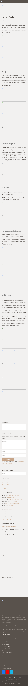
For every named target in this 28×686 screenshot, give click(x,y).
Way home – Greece (6, 482)
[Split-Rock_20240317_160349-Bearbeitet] (14, 344)
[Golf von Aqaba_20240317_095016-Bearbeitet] (14, 106)
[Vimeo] (11, 672)
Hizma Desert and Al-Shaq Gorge (15, 499)
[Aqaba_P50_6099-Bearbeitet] (14, 282)
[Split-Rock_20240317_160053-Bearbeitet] (14, 332)
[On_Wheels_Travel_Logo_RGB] (1, 1)
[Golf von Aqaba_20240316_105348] (14, 268)
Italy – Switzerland (5, 480)
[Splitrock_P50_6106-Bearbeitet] (20, 369)
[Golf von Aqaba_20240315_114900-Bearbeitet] (14, 62)
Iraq (2, 486)
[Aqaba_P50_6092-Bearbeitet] (14, 254)
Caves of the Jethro (13, 501)
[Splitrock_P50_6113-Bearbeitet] (20, 356)
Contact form (6, 634)
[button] (26, 1)
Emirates (6, 507)
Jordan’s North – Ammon (7, 488)
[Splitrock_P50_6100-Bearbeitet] (14, 383)
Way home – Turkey (6, 484)
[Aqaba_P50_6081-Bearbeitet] (14, 208)
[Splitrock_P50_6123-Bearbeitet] (8, 369)
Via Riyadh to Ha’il (9, 505)
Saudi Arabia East (8, 509)
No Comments (20, 20)
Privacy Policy (14, 683)
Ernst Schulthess (12, 20)
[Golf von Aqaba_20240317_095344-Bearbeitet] (14, 94)
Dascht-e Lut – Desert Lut (13, 511)
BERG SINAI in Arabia (14, 495)
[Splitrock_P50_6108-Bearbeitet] (14, 397)
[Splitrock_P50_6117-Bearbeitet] (8, 356)
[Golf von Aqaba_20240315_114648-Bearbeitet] (14, 39)
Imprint (18, 683)
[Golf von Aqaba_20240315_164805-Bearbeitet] (14, 168)
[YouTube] (7, 672)
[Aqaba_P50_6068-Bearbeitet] (14, 221)
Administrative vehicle (10, 497)
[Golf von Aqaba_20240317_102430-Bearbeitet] (14, 132)
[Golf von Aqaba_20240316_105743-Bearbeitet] (14, 179)
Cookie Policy (7, 683)
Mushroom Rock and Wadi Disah (12, 503)
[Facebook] (3, 672)
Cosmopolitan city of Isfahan (14, 513)
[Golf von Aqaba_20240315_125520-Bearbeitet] (14, 51)
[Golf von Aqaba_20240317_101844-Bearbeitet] (14, 119)
